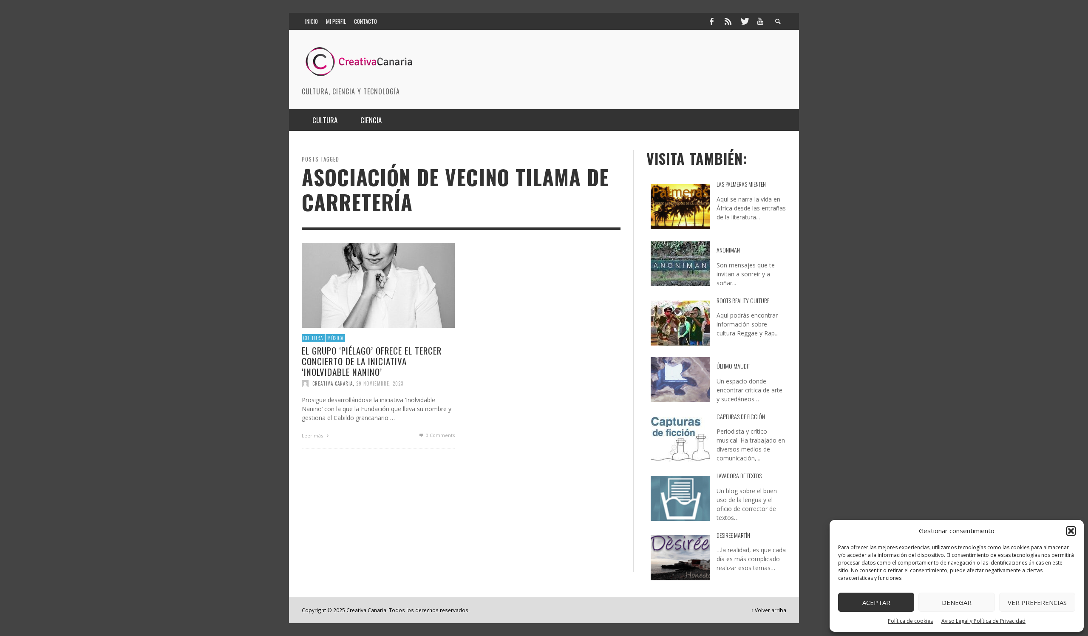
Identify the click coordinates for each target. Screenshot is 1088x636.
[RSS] (728, 21)
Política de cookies (910, 621)
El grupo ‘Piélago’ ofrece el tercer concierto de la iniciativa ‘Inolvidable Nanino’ (372, 361)
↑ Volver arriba (768, 610)
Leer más (313, 435)
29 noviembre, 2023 (379, 383)
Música (335, 338)
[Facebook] (711, 21)
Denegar (957, 602)
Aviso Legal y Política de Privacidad (983, 621)
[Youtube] (760, 21)
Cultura (313, 338)
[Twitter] (744, 21)
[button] (1071, 531)
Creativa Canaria (332, 383)
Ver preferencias (1037, 602)
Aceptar (876, 602)
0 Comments (440, 435)
